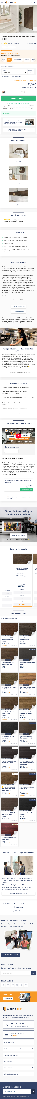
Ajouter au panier (26, 490)
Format (4, 70)
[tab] (3, 1092)
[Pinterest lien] (21, 985)
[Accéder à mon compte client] (31, 2)
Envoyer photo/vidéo (11, 955)
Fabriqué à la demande (10, 53)
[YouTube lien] (8, 985)
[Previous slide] (2, 60)
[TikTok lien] (26, 985)
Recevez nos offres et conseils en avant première (16, 968)
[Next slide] (35, 60)
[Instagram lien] (17, 985)
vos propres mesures (15, 76)
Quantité (30, 70)
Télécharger (8, 998)
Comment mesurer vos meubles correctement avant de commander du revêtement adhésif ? (13, 122)
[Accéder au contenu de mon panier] (34, 2)
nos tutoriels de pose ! (10, 474)
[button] (9, 59)
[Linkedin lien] (13, 985)
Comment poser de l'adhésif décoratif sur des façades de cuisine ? (17, 130)
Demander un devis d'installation (18, 893)
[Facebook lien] (3, 985)
